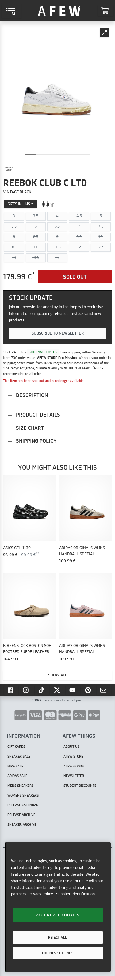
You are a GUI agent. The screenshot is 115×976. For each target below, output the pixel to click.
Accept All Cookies (57, 915)
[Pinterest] (88, 690)
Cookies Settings (57, 953)
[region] (58, 906)
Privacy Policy (40, 893)
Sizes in (19, 204)
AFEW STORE (59, 10)
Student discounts (79, 785)
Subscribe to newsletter (58, 333)
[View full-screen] (104, 32)
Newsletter (73, 776)
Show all (57, 674)
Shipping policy (35, 440)
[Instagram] (26, 690)
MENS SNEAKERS (20, 785)
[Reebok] (9, 169)
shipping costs (43, 352)
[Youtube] (73, 690)
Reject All (57, 937)
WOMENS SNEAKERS (23, 795)
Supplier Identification (75, 893)
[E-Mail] (104, 690)
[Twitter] (57, 690)
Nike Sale (15, 766)
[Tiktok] (42, 690)
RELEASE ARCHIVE (21, 815)
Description (31, 395)
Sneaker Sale (18, 756)
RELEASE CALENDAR (22, 805)
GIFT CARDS (16, 746)
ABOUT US (71, 746)
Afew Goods (73, 766)
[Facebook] (11, 690)
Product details (37, 414)
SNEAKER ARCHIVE (21, 824)
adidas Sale (17, 776)
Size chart (29, 428)
